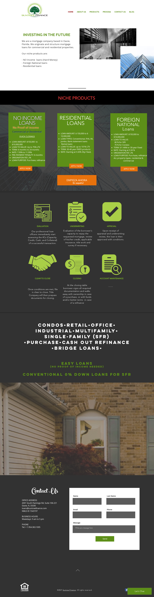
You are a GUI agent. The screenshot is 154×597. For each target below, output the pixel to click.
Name (75, 496)
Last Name (111, 496)
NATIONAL (128, 122)
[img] (42, 215)
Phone (109, 509)
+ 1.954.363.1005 (32, 527)
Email (75, 509)
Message (76, 523)
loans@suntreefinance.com (34, 508)
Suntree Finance (69, 590)
